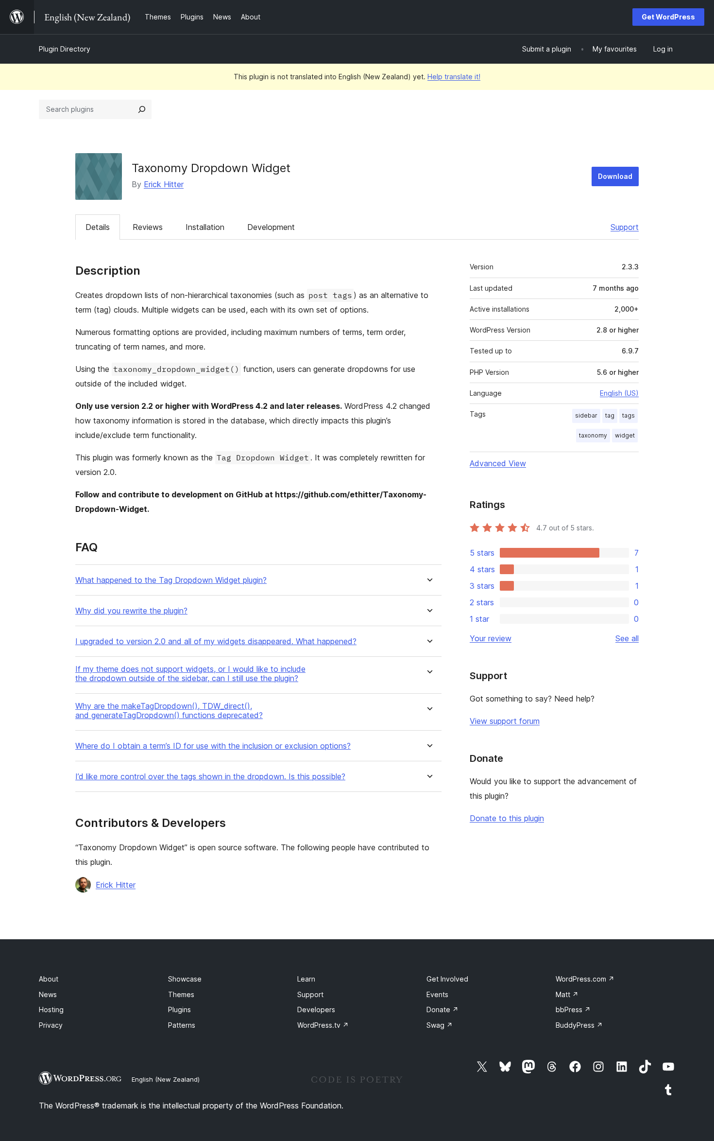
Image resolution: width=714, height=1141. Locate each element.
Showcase (185, 979)
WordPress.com (585, 979)
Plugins (179, 1009)
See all (627, 638)
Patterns (181, 1025)
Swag (439, 1025)
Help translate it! (453, 76)
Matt (567, 994)
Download (615, 176)
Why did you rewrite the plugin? (131, 610)
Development (271, 227)
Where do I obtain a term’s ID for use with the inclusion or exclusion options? (213, 746)
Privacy (51, 1025)
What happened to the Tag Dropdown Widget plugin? (171, 580)
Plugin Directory (64, 49)
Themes (181, 994)
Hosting (51, 1009)
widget (625, 435)
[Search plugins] (142, 109)
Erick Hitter (164, 184)
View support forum (505, 721)
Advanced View (498, 463)
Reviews (148, 227)
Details (97, 227)
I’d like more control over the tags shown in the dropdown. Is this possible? (210, 776)
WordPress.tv (323, 1025)
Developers (316, 1009)
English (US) (619, 393)
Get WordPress (668, 17)
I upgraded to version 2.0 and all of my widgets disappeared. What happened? (216, 641)
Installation (205, 227)
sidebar (586, 415)
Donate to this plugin (507, 818)
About (48, 979)
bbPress (573, 1009)
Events (437, 994)
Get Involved (447, 979)
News (48, 994)
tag (609, 415)
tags (628, 415)
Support (625, 227)
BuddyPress (579, 1025)
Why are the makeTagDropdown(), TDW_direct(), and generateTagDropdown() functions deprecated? (169, 711)
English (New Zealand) (166, 1079)
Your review (490, 638)
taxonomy (593, 435)
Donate (442, 1009)
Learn (306, 979)
